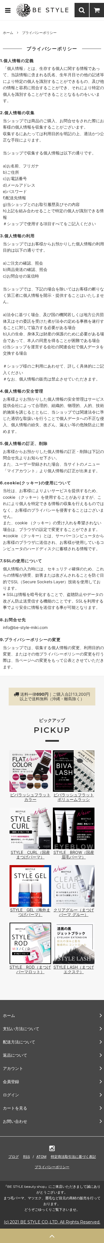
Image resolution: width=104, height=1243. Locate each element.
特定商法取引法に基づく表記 (73, 1156)
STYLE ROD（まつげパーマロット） (30, 969)
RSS (26, 1156)
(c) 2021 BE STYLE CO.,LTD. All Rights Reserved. (52, 1222)
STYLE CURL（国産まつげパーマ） (30, 854)
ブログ (13, 1156)
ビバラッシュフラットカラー (30, 797)
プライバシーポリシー (52, 1167)
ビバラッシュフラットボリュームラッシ (73, 797)
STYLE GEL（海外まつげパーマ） (30, 912)
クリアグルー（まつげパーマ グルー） (73, 912)
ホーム (8, 32)
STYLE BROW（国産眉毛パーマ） (73, 854)
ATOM (41, 1156)
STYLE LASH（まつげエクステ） (73, 969)
